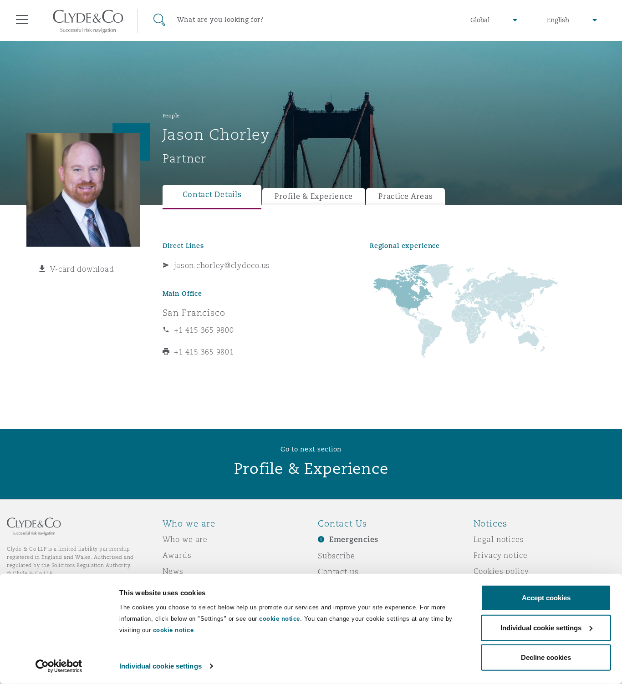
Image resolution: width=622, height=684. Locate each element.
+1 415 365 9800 (204, 329)
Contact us (338, 571)
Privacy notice (501, 555)
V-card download (82, 269)
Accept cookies (546, 598)
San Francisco (194, 312)
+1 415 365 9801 (204, 351)
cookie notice (279, 618)
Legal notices (499, 539)
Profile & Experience (314, 196)
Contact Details (212, 194)
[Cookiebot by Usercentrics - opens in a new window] (59, 666)
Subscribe (336, 555)
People (171, 115)
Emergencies (353, 539)
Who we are (185, 539)
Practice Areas (405, 196)
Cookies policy (501, 571)
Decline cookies (546, 657)
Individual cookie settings (160, 666)
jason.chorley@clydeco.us (222, 265)
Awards (177, 555)
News (173, 571)
